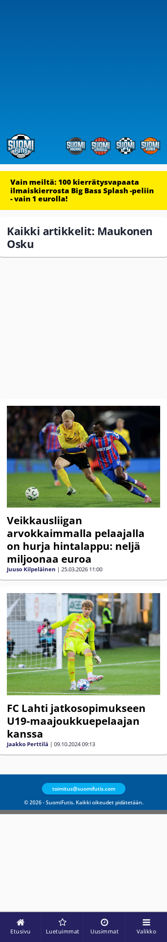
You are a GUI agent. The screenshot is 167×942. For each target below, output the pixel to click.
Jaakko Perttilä (27, 744)
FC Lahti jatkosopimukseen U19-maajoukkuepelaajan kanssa (76, 721)
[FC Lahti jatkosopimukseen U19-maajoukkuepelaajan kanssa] (83, 644)
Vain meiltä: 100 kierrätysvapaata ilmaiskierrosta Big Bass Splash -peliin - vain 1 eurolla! (82, 190)
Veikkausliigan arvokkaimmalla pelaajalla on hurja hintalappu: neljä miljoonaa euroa (76, 539)
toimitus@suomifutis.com (83, 788)
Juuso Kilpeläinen (31, 569)
